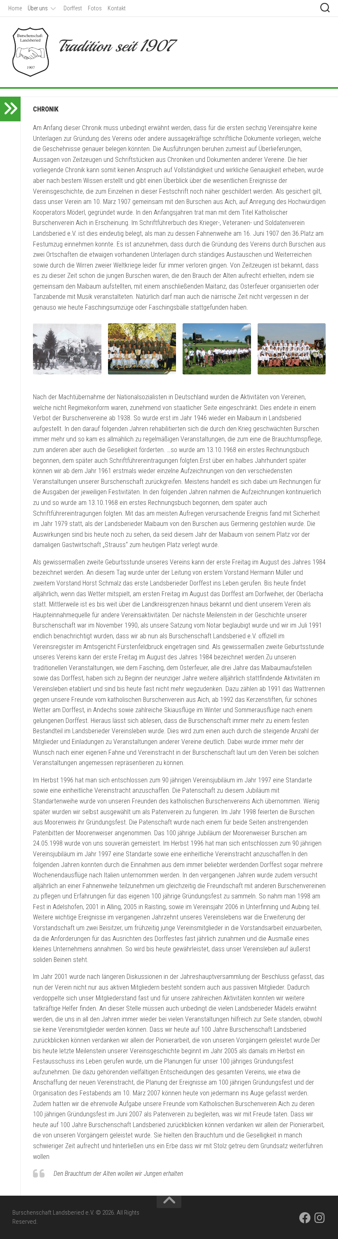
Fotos (95, 8)
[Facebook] (305, 1218)
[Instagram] (320, 1218)
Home (15, 8)
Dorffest (72, 8)
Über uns (38, 8)
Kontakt (117, 8)
